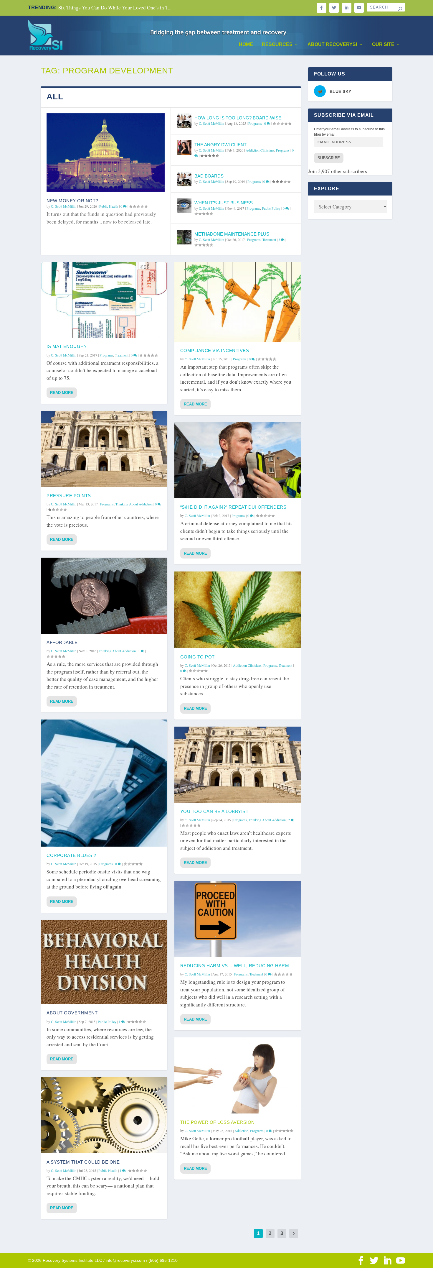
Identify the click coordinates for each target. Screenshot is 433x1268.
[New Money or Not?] (106, 152)
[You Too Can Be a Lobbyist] (237, 765)
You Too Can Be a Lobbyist (214, 811)
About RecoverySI (332, 44)
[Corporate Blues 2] (104, 783)
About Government (72, 1012)
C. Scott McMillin (63, 206)
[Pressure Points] (104, 449)
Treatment (269, 239)
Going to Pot (197, 656)
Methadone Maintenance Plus (231, 233)
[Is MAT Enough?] (104, 300)
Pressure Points (69, 495)
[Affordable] (104, 596)
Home (246, 44)
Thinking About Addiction (134, 504)
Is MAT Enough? (66, 346)
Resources (277, 44)
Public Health (108, 206)
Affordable (62, 642)
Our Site (383, 44)
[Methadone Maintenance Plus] (184, 237)
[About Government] (104, 962)
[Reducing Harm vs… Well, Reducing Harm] (237, 919)
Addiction (241, 1130)
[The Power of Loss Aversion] (237, 1075)
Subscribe (329, 158)
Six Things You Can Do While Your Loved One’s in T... (114, 7)
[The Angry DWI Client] (184, 147)
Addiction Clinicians (260, 150)
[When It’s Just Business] (184, 205)
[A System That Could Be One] (104, 1115)
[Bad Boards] (184, 179)
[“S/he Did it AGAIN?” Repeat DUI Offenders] (237, 460)
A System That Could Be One (83, 1161)
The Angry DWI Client (220, 144)
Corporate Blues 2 (71, 855)
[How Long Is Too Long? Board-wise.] (184, 121)
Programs (255, 123)
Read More (61, 392)
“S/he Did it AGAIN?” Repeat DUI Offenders (233, 507)
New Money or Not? (72, 200)
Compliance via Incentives (214, 350)
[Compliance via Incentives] (237, 302)
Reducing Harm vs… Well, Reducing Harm (234, 965)
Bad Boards (209, 175)
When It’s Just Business (223, 202)
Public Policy (271, 208)
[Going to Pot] (237, 609)
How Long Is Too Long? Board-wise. (238, 117)
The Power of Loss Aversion (217, 1122)
